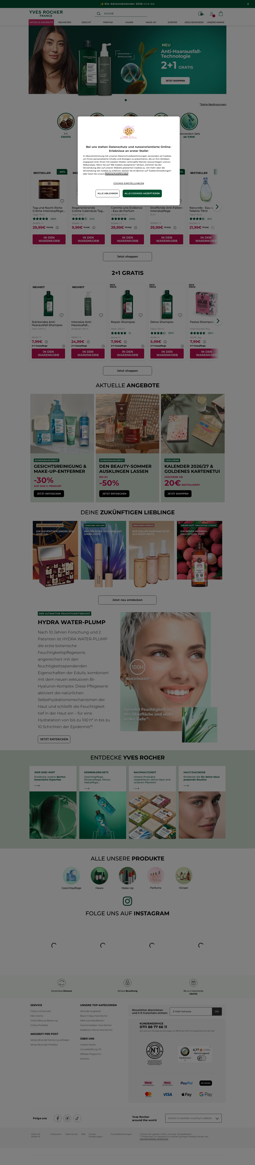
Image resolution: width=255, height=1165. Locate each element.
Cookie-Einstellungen (128, 183)
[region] (129, 160)
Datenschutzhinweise (116, 174)
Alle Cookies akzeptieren (142, 193)
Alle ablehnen (107, 193)
